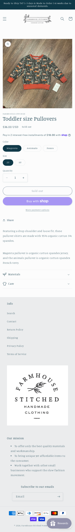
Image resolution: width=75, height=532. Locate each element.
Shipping (12, 337)
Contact (11, 321)
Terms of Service (17, 354)
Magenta (14, 149)
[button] (5, 19)
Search (11, 313)
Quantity (7, 170)
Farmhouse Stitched (31, 525)
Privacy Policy (15, 345)
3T (22, 163)
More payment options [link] (37, 209)
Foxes (52, 149)
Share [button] (10, 220)
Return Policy (15, 329)
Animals (34, 149)
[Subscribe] (59, 496)
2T (10, 163)
